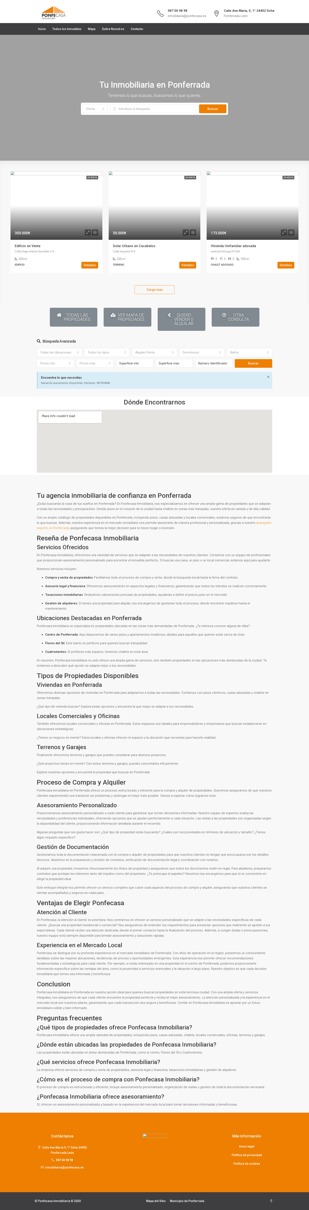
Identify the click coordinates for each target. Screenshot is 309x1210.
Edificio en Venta (27, 246)
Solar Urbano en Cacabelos (134, 246)
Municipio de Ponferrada (187, 1201)
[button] (95, 108)
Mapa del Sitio (156, 1201)
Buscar (212, 109)
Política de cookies (247, 1163)
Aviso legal (246, 1146)
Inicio (42, 29)
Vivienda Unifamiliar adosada (233, 246)
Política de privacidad (247, 1155)
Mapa (91, 29)
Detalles (90, 265)
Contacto (137, 29)
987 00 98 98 (177, 11)
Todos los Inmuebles (66, 29)
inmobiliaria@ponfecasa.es (187, 16)
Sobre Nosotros (113, 29)
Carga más (155, 290)
